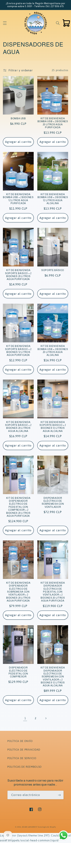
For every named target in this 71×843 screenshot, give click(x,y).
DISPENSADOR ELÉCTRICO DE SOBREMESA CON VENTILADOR (53, 502)
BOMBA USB (18, 118)
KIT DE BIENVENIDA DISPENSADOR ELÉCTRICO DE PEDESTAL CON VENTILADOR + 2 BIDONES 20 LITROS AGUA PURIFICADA (53, 592)
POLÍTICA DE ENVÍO (20, 741)
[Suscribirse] (59, 794)
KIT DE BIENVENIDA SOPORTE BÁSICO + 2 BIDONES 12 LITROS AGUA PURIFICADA (18, 350)
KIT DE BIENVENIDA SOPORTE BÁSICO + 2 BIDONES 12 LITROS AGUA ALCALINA (53, 426)
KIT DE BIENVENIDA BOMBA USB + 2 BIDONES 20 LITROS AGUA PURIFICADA (53, 123)
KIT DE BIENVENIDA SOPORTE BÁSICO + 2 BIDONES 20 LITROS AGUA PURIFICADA (18, 275)
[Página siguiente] (46, 718)
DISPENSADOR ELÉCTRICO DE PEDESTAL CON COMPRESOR (18, 672)
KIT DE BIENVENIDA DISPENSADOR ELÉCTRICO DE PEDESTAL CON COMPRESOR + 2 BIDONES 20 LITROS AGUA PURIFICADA (18, 507)
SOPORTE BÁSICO (52, 270)
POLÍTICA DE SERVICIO (21, 758)
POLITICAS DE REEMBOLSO (24, 766)
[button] (5, 23)
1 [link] (25, 718)
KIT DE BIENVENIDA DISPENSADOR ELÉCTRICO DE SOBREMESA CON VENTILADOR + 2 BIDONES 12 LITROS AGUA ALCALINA (53, 676)
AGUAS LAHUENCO (29, 827)
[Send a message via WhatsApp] (63, 835)
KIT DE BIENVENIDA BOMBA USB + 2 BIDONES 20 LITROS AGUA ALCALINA (53, 350)
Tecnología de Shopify (47, 827)
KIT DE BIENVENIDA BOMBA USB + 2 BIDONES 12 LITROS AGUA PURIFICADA (18, 199)
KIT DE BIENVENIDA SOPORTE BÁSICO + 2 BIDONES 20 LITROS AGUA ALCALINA (18, 426)
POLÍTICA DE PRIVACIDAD (23, 749)
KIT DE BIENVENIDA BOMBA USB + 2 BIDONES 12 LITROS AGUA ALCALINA (53, 199)
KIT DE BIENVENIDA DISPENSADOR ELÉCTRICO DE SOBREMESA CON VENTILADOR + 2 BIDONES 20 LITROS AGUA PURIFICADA (18, 592)
